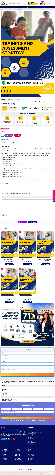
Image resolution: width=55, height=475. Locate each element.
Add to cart (9, 135)
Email (3, 209)
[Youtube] (14, 439)
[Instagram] (11, 439)
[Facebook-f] (2, 439)
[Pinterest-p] (6, 439)
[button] (27, 7)
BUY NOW (18, 135)
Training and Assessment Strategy (15, 99)
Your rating (4, 195)
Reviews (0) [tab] (11, 142)
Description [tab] (4, 142)
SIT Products (5, 9)
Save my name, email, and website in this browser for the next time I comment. (19, 213)
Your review (4, 198)
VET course (20, 150)
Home (1, 9)
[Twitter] (4, 439)
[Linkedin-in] (9, 439)
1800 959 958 (40, 420)
